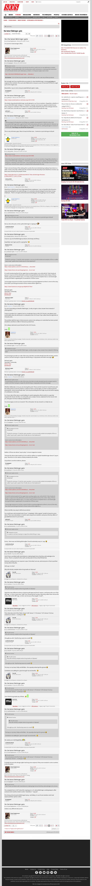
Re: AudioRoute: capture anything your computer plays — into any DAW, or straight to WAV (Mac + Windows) (74, 97)
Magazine (27, 15)
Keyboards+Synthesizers (35, 20)
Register (12, 2)
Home (5, 14)
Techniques (46, 15)
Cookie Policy (41, 869)
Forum (18, 15)
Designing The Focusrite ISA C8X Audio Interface (72, 182)
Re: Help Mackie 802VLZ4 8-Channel (72, 117)
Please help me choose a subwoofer (72, 104)
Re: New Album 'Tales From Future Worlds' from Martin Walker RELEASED (74, 124)
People (56, 15)
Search (17, 17)
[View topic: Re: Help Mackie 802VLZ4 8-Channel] (87, 118)
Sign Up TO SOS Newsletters (74, 134)
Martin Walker (65, 127)
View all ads (65, 87)
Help (32, 2)
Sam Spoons (65, 120)
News (11, 15)
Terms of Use (63, 869)
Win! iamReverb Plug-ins (68, 51)
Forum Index (12, 20)
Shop (27, 2)
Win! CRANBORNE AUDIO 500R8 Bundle (73, 53)
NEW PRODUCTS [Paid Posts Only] (69, 101)
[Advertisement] (74, 149)
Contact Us (33, 869)
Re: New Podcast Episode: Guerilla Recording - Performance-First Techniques (74, 111)
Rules (56, 17)
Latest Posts (9, 17)
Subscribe (20, 2)
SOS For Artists (26, 17)
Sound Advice (67, 15)
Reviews (36, 15)
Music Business (81, 15)
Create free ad (75, 87)
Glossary (49, 17)
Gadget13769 (65, 106)
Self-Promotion (65, 128)
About (26, 869)
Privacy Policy (54, 869)
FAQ (43, 17)
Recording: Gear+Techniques (67, 108)
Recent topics (73, 93)
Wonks (63, 113)
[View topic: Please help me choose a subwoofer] (87, 104)
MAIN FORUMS (22, 20)
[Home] (11, 7)
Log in (5, 2)
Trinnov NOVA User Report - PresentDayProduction (73, 220)
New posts (65, 93)
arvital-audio (65, 99)
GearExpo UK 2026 (65, 201)
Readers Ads (36, 17)
